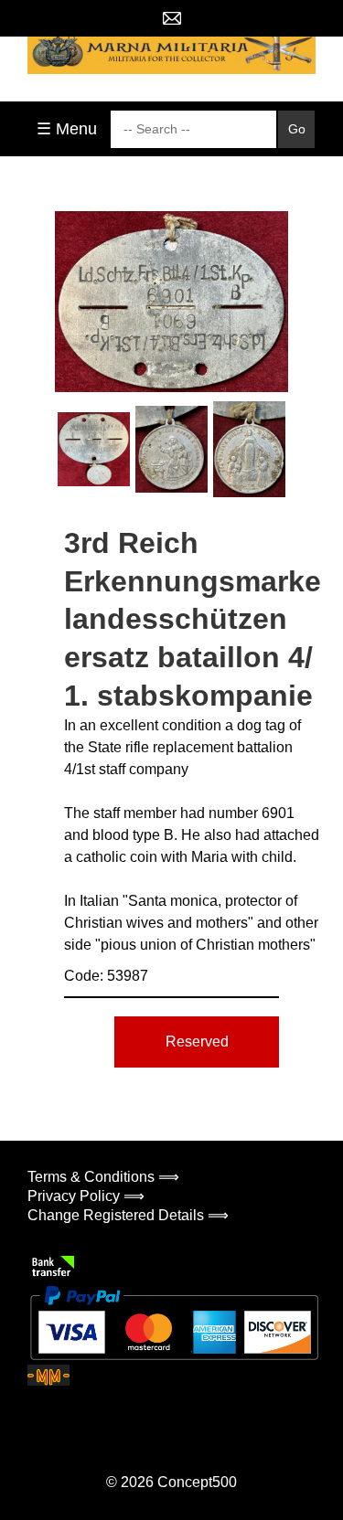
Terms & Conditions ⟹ (103, 1177)
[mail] (172, 18)
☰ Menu (67, 129)
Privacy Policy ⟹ (86, 1196)
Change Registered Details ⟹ (128, 1215)
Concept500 (197, 1482)
